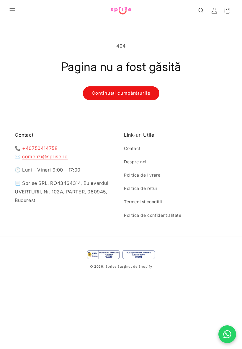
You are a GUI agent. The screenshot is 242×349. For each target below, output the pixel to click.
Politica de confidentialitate (152, 215)
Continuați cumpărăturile (121, 93)
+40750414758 (40, 148)
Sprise (110, 266)
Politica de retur (140, 188)
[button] (12, 10)
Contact (132, 148)
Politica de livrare (142, 174)
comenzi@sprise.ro (45, 156)
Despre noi (135, 161)
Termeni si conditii (143, 201)
